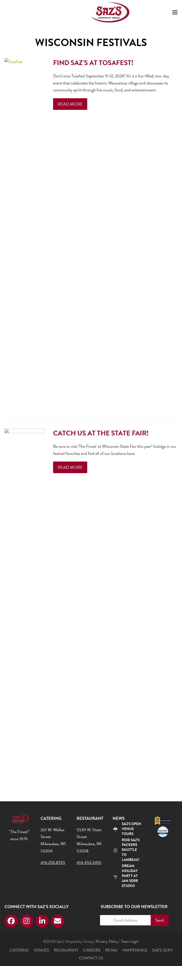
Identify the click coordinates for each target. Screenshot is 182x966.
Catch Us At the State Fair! (101, 433)
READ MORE (70, 104)
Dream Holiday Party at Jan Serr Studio (130, 875)
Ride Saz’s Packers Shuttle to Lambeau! (131, 850)
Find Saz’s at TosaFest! (93, 63)
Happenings (134, 950)
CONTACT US (91, 958)
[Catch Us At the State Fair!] (24, 606)
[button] (174, 12)
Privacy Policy (107, 941)
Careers (91, 950)
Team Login (130, 941)
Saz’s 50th (162, 950)
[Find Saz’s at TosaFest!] (24, 235)
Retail (111, 950)
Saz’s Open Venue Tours (131, 828)
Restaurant (66, 950)
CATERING (19, 950)
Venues (41, 950)
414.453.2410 (89, 862)
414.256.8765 (53, 862)
